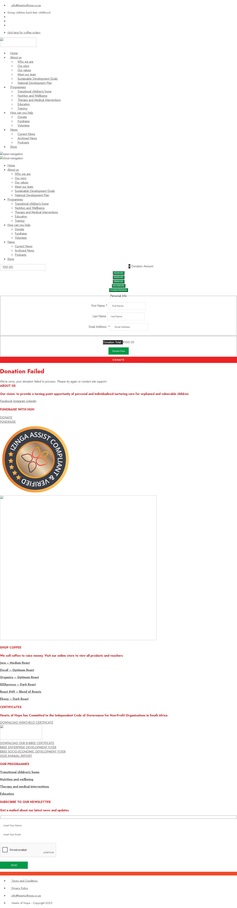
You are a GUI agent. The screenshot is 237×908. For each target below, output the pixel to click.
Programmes (18, 87)
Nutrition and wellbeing (16, 779)
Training (22, 108)
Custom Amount (118, 290)
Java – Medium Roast (15, 663)
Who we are (25, 62)
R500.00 (118, 281)
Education (24, 104)
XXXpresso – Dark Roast (18, 684)
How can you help (21, 113)
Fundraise (24, 121)
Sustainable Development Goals (38, 79)
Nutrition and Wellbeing (32, 96)
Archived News (27, 138)
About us (15, 57)
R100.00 (118, 273)
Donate (22, 117)
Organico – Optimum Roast (19, 677)
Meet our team (27, 74)
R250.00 (118, 277)
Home (14, 53)
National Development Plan (35, 83)
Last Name (100, 316)
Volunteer (24, 125)
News (14, 130)
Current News (26, 134)
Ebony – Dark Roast (14, 699)
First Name (99, 306)
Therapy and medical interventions (24, 786)
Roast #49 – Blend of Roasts (20, 692)
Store (13, 147)
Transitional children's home (19, 772)
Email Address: (99, 327)
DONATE (118, 360)
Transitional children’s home (34, 91)
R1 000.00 (118, 285)
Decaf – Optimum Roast (17, 670)
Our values (24, 70)
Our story (23, 66)
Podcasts (23, 142)
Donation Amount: (142, 266)
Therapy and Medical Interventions (39, 100)
